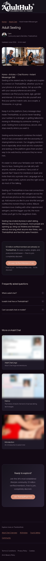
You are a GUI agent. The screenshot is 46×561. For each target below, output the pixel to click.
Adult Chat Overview (9, 533)
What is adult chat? (9, 293)
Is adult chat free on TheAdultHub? (15, 301)
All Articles (23, 533)
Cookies (32, 551)
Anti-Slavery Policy (8, 555)
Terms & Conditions (9, 551)
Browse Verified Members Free (21, 263)
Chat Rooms (22, 74)
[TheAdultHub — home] (18, 6)
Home (4, 22)
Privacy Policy (22, 551)
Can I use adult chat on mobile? (14, 310)
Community (6, 538)
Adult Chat (13, 22)
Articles (12, 74)
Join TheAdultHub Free (23, 497)
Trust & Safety (35, 533)
